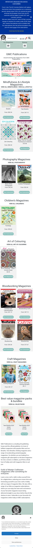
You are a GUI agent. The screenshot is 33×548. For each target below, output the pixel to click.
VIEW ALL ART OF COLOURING (16, 244)
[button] (30, 518)
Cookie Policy (13, 545)
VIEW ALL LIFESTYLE (25, 87)
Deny (16, 538)
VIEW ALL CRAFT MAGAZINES (16, 362)
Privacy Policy (19, 545)
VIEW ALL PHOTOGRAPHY (16, 162)
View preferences (16, 542)
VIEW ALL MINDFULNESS (9, 87)
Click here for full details (16, 31)
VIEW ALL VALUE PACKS (17, 404)
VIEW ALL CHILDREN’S (16, 203)
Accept (16, 533)
